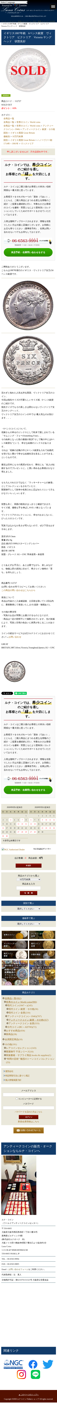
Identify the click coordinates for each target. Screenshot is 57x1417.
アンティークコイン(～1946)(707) (24, 1016)
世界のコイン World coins (28, 122)
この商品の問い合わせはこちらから (18, 590)
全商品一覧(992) (13, 998)
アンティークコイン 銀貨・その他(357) (28, 1020)
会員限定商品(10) (13, 1039)
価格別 (6, 136)
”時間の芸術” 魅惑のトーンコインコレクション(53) (30, 1061)
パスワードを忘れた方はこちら (28, 1112)
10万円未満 (17, 136)
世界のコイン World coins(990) (21, 1002)
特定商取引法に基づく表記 (17, 1076)
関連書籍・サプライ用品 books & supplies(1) (28, 1055)
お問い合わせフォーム (18, 1269)
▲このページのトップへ (29, 1395)
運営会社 (9, 1071)
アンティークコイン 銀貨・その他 (38, 129)
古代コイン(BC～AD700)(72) (21, 1027)
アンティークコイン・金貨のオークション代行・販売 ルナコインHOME (28, 21)
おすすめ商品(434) (15, 1030)
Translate (23, 5)
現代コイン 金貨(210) (19, 1012)
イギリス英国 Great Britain (22, 133)
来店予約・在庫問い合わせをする (28, 252)
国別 (5, 133)
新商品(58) (11, 1034)
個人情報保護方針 (13, 1080)
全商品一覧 (8, 118)
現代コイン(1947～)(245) (20, 1005)
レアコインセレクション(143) (21, 1048)
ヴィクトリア (27, 143)
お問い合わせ (15, 637)
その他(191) (11, 1044)
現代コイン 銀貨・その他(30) (23, 1009)
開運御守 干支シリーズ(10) (19, 1051)
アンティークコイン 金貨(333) (24, 1023)
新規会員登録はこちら (28, 1121)
